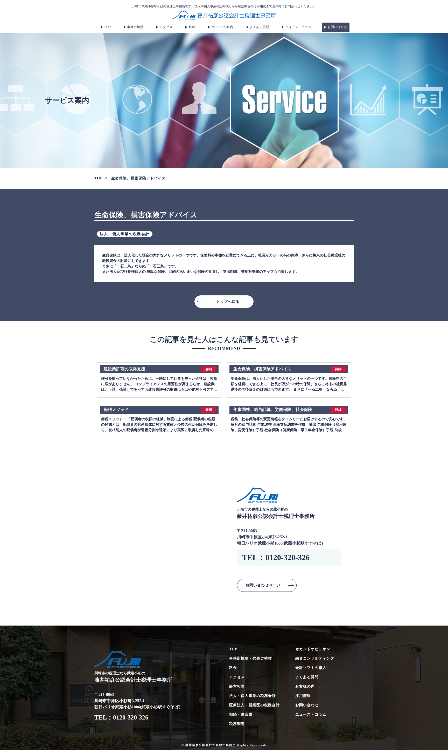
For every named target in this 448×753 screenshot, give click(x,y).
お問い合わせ (337, 27)
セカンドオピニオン (312, 649)
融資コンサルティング (314, 658)
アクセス (165, 27)
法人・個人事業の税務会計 (252, 696)
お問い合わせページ (263, 585)
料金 (192, 27)
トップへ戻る (228, 302)
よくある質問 (259, 27)
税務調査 (237, 724)
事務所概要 (135, 27)
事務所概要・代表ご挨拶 (250, 658)
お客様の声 (305, 686)
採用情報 (303, 696)
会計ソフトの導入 (310, 668)
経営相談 (237, 686)
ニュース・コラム (298, 27)
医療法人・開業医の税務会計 (254, 705)
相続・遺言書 (241, 714)
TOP (107, 27)
